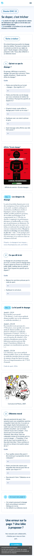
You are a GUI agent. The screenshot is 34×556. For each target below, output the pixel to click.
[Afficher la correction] (23, 63)
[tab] (23, 63)
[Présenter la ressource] (28, 38)
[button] (17, 45)
